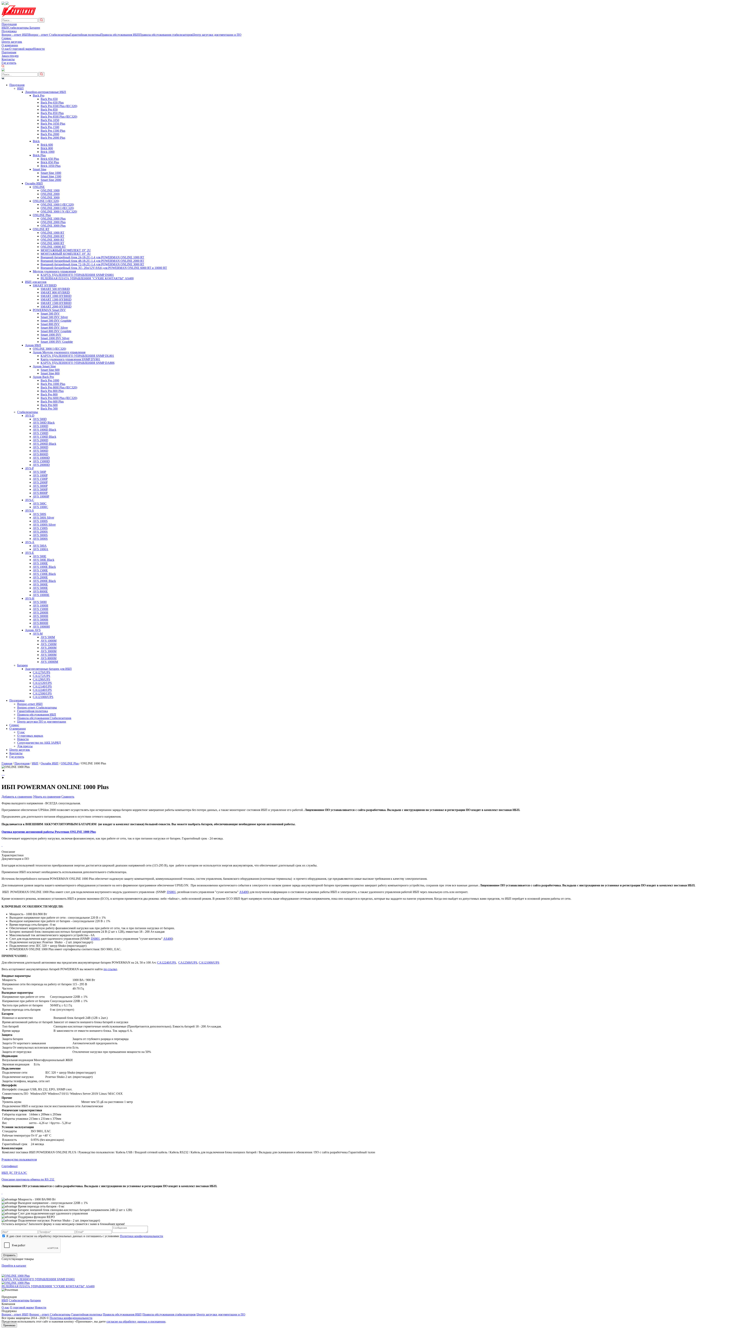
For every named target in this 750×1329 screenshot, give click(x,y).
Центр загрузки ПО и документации (41, 721)
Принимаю (9, 1325)
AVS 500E (39, 556)
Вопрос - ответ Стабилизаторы (49, 34)
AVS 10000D (41, 457)
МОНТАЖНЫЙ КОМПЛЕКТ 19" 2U (66, 250)
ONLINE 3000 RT (52, 239)
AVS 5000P (40, 489)
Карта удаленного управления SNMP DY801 (70, 359)
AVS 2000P (40, 482)
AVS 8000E (40, 591)
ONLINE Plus (42, 215)
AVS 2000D (40, 440)
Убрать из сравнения (47, 796)
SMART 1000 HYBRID (56, 296)
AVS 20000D (41, 464)
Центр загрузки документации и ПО (217, 34)
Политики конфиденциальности (141, 1236)
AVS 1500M (48, 644)
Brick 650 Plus (50, 158)
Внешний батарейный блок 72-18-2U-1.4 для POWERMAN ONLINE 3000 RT (92, 264)
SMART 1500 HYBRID (56, 303)
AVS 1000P (40, 475)
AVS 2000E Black (44, 581)
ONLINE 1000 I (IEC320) (57, 204)
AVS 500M (48, 637)
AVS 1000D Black (44, 429)
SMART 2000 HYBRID (56, 306)
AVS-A (29, 542)
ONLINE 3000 (50, 197)
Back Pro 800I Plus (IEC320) (59, 387)
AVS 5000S (40, 538)
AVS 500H (40, 602)
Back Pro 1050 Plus (53, 123)
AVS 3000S (40, 535)
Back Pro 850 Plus (52, 113)
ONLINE (39, 187)
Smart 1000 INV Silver (55, 338)
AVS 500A (40, 545)
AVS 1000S (40, 521)
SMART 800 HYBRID (55, 292)
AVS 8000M (48, 658)
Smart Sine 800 (50, 373)
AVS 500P (39, 471)
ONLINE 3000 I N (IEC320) (59, 211)
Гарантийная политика (85, 34)
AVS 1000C (40, 507)
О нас (5, 48)
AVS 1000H (40, 605)
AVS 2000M (48, 647)
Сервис (6, 38)
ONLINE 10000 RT (53, 246)
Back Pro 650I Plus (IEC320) (59, 106)
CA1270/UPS (41, 672)
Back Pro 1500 (50, 127)
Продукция (9, 24)
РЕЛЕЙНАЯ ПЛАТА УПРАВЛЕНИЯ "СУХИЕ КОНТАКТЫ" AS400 (87, 278)
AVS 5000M (48, 654)
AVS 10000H (41, 626)
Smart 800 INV (50, 324)
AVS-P (29, 468)
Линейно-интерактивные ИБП (45, 92)
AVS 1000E (40, 563)
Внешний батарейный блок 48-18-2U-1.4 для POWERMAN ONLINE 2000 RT (92, 260)
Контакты (8, 59)
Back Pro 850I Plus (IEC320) (59, 116)
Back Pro (38, 95)
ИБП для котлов (35, 282)
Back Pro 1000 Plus (53, 384)
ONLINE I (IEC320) (46, 201)
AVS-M (38, 633)
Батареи (34, 27)
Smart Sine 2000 (51, 180)
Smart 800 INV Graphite (56, 331)
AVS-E (29, 552)
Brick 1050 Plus (51, 165)
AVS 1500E (40, 570)
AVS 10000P (41, 496)
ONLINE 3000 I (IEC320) (49, 348)
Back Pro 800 (49, 394)
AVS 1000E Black (44, 566)
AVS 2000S (40, 531)
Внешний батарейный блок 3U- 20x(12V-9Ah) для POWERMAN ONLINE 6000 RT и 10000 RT (104, 267)
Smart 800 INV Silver (54, 327)
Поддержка (9, 31)
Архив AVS (33, 630)
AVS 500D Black (44, 422)
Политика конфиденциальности (71, 1318)
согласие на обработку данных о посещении (135, 1321)
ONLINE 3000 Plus (53, 225)
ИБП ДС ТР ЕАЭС (14, 1172)
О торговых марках (30, 735)
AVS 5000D (40, 450)
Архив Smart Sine (44, 366)
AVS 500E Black (43, 559)
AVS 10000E (41, 595)
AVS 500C (39, 503)
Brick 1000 (47, 151)
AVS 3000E (40, 584)
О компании (10, 45)
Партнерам (9, 52)
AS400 (243, 892)
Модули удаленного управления (54, 271)
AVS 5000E (40, 588)
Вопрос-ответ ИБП (30, 704)
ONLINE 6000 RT (52, 243)
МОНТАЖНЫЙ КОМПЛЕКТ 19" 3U (66, 253)
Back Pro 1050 (50, 120)
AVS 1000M (48, 640)
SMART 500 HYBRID (55, 289)
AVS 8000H (40, 623)
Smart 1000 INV (51, 334)
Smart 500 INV (50, 313)
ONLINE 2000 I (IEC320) (57, 208)
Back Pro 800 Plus (52, 391)
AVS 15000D (41, 461)
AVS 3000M (48, 651)
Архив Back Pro (43, 377)
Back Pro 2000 (50, 134)
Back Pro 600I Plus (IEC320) (59, 398)
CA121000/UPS (43, 697)
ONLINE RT (41, 229)
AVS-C (29, 500)
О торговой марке (21, 48)
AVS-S (29, 510)
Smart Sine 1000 (51, 173)
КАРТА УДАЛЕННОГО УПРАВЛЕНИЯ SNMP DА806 (77, 362)
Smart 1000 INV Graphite (57, 341)
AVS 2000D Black (44, 443)
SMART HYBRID (45, 285)
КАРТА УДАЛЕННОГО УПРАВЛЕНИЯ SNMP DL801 (77, 355)
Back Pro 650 (49, 99)
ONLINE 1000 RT (52, 232)
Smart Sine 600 (50, 369)
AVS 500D (40, 419)
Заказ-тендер (10, 55)
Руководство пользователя (19, 1159)
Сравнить (67, 796)
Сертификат (10, 1166)
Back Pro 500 (49, 408)
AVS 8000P (40, 493)
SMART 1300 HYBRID (56, 299)
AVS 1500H (40, 609)
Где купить (9, 62)
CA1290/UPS (41, 679)
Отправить (9, 1255)
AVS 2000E (40, 577)
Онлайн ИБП (34, 183)
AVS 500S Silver (43, 517)
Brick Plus (39, 155)
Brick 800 (47, 148)
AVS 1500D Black (44, 436)
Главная (7, 763)
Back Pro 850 (49, 109)
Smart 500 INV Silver (54, 317)
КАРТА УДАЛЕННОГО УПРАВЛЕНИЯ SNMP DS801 (77, 275)
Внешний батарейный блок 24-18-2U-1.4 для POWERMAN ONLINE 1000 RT (92, 257)
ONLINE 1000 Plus (53, 218)
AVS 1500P (40, 479)
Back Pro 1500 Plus (53, 130)
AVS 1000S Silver (44, 524)
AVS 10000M (49, 661)
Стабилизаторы (18, 27)
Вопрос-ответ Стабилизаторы (37, 707)
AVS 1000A (40, 549)
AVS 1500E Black (44, 573)
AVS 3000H (40, 616)
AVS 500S (39, 514)
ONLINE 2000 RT (52, 236)
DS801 (171, 892)
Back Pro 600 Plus (52, 401)
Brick (36, 141)
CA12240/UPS (42, 690)
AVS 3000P (40, 486)
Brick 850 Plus (50, 162)
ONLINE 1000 (50, 190)
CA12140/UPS (42, 686)
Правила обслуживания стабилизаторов (166, 34)
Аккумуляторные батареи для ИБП (48, 668)
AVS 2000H (40, 612)
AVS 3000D (40, 447)
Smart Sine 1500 (51, 176)
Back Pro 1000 (50, 380)
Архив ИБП (33, 345)
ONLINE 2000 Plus (53, 222)
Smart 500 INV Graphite (56, 320)
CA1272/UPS (41, 675)
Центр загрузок (12, 41)
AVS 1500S (40, 528)
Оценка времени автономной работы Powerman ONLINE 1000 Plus (49, 831)
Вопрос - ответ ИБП (15, 34)
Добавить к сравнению (17, 796)
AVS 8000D (40, 454)
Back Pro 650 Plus (52, 102)
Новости (39, 48)
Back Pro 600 (49, 405)
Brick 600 (47, 144)
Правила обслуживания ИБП (119, 34)
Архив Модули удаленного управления (59, 352)
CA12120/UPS (42, 683)
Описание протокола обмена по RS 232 (28, 1179)
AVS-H (29, 598)
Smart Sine (39, 169)
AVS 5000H (40, 619)
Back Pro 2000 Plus (53, 137)
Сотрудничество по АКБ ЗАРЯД (39, 742)
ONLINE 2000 (50, 194)
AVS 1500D (40, 433)
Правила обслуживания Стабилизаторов (44, 718)
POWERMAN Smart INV (49, 310)
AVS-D (29, 415)
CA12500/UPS (42, 693)
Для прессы (25, 746)
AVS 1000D (40, 426)
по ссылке (110, 969)
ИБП (5, 27)
